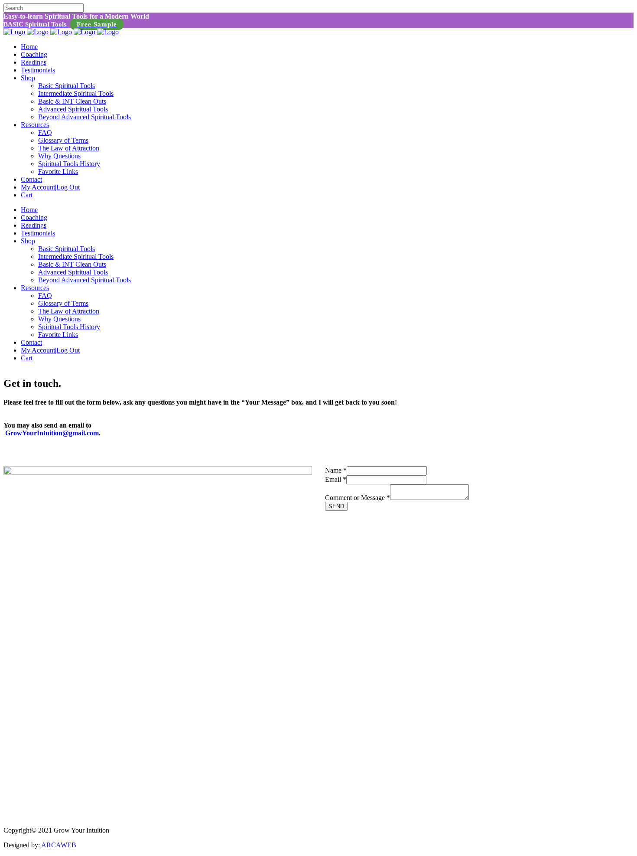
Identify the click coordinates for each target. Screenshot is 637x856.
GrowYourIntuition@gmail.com (52, 433)
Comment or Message (357, 497)
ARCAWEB (58, 845)
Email (335, 479)
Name (336, 470)
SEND (336, 506)
